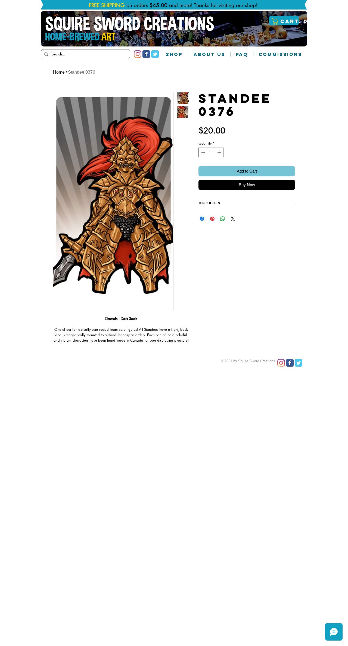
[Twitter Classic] (155, 54)
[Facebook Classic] (146, 54)
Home (59, 72)
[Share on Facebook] (202, 219)
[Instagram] (137, 54)
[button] (285, 21)
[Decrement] (202, 152)
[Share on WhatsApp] (222, 219)
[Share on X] (233, 219)
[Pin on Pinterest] (212, 219)
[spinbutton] (211, 152)
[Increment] (219, 152)
